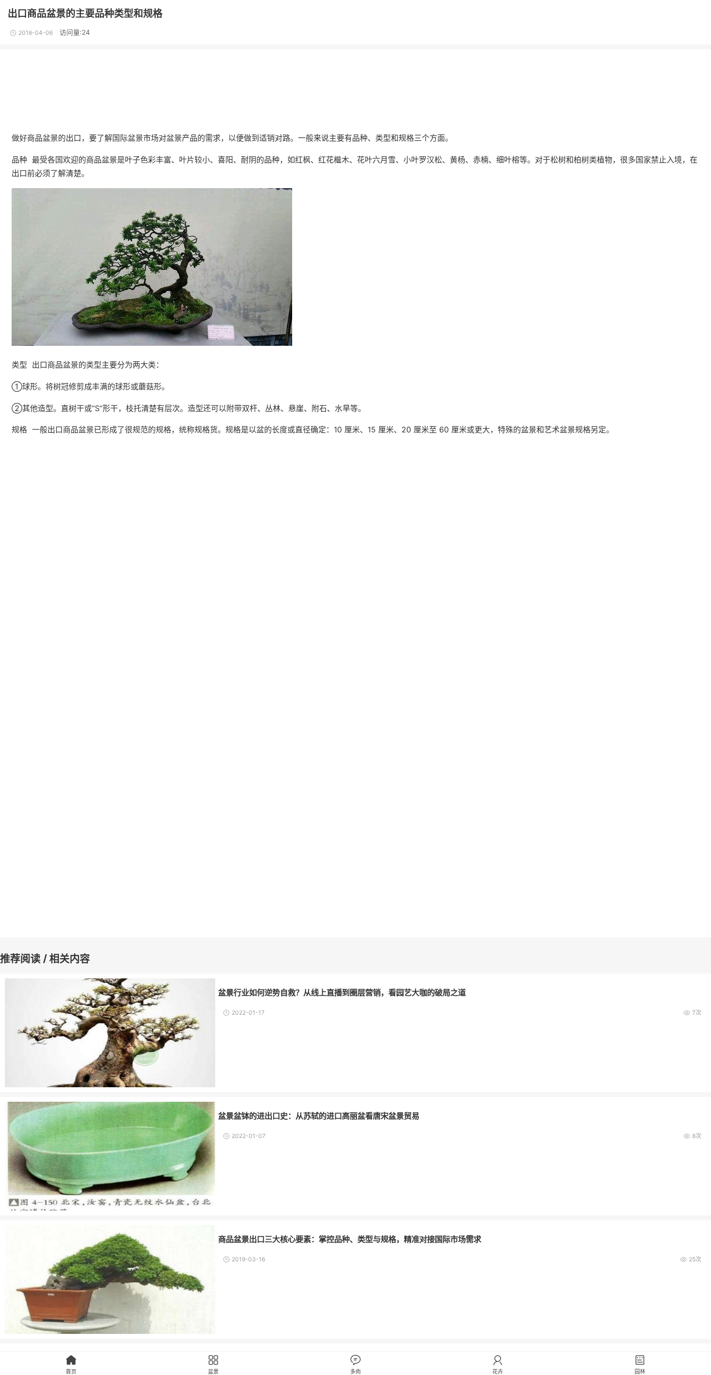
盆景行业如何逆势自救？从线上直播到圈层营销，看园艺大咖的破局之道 (342, 992)
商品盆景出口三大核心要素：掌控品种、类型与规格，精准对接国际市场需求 (349, 1239)
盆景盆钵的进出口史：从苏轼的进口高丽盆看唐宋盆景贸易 (318, 1116)
